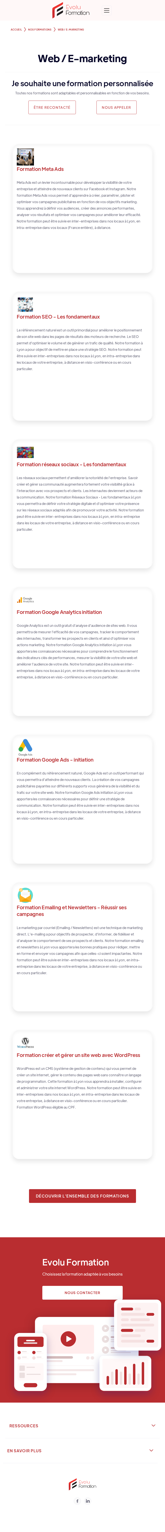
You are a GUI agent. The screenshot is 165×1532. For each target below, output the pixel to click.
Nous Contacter (83, 1292)
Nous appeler (116, 107)
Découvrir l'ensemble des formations (82, 1195)
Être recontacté (52, 107)
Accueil (16, 29)
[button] (107, 10)
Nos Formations (39, 29)
